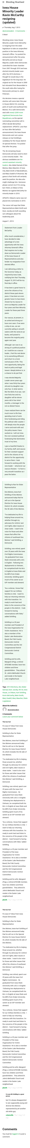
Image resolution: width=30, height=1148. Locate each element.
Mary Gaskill (7, 698)
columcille (9, 1115)
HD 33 (21, 690)
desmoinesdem (8, 31)
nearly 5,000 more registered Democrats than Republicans (12, 115)
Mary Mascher (17, 698)
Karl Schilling (21, 693)
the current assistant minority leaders (12, 162)
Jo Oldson (11, 693)
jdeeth (4, 900)
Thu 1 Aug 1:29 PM (15, 900)
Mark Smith (19, 695)
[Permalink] (3, 27)
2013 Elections (12, 687)
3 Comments (20, 31)
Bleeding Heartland (15, 2)
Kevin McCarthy (8, 695)
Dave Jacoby (13, 690)
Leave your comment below (12, 717)
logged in (15, 1134)
